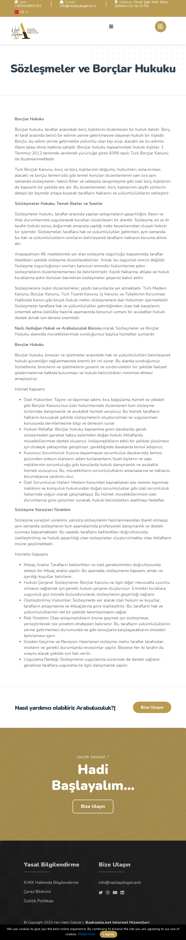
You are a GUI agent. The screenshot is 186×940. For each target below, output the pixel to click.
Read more (86, 934)
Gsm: (23, 2)
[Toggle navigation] (111, 26)
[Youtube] (115, 892)
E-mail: (70, 2)
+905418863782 (28, 6)
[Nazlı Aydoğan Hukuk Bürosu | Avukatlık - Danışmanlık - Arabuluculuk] (25, 30)
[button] (21, 12)
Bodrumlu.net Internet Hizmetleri (117, 922)
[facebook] (101, 892)
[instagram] (108, 892)
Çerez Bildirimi (37, 891)
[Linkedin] (122, 892)
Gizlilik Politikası (39, 901)
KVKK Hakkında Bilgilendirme (51, 882)
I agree (108, 934)
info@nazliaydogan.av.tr (78, 6)
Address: (126, 2)
